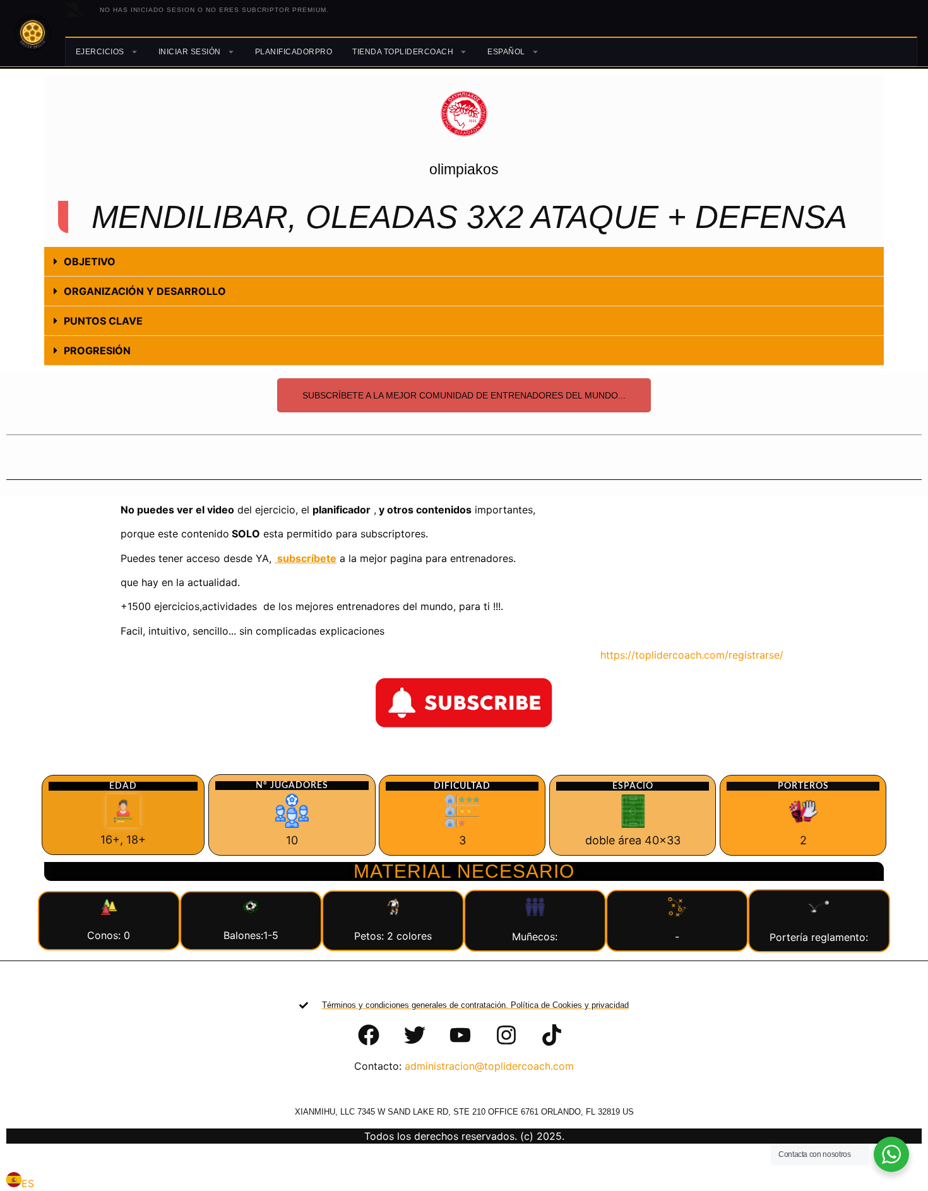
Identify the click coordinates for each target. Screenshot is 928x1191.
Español (506, 51)
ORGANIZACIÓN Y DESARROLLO (145, 291)
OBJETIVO (90, 261)
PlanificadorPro (294, 51)
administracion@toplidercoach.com (489, 1066)
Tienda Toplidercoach (402, 51)
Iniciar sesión (189, 51)
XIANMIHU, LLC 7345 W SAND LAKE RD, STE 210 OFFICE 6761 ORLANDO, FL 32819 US (464, 1111)
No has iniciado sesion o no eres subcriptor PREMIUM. (214, 9)
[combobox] (20, 1181)
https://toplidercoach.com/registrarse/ (684, 655)
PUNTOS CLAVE (103, 320)
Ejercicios (100, 51)
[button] (464, 262)
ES (27, 1183)
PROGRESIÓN (97, 350)
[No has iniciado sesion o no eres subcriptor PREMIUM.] (74, 9)
